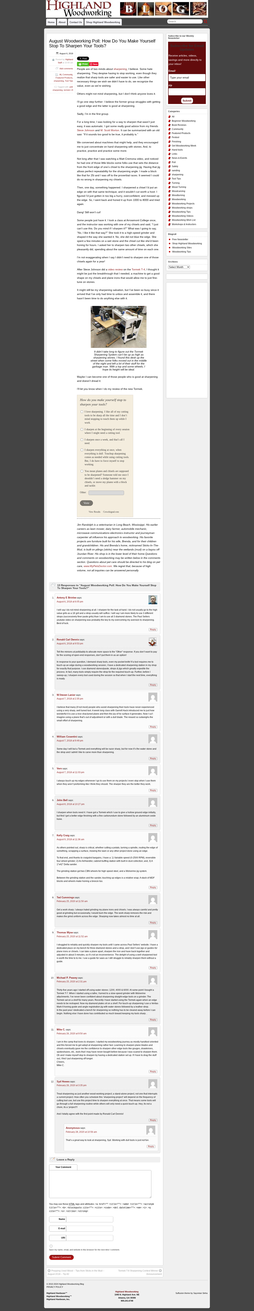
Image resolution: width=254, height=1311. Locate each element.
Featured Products (64, 78)
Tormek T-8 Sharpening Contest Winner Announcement (140, 1272)
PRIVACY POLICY (54, 1287)
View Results (94, 512)
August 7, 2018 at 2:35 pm (70, 698)
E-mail (61, 1228)
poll (71, 87)
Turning (176, 183)
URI (63, 1237)
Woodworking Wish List (183, 220)
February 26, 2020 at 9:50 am (71, 1033)
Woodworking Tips (181, 212)
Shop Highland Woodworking (103, 22)
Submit (187, 100)
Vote (86, 503)
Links (174, 154)
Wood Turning (179, 187)
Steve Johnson (85, 130)
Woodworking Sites (182, 247)
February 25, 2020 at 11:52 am (72, 936)
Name (62, 1219)
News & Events (179, 158)
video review (115, 269)
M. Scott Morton (109, 130)
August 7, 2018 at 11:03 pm (70, 772)
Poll (174, 162)
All (60, 74)
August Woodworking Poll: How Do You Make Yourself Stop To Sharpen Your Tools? (102, 43)
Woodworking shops (182, 207)
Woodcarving (178, 191)
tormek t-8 (68, 90)
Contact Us (76, 22)
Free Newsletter (180, 239)
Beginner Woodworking (184, 121)
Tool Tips (69, 81)
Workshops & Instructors (184, 224)
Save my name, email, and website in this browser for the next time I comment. (84, 1250)
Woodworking (179, 199)
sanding (176, 170)
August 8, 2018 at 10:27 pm (70, 804)
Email (172, 70)
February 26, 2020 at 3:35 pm (71, 1085)
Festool (175, 137)
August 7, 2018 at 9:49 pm (70, 740)
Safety (175, 166)
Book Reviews (179, 125)
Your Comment (63, 1167)
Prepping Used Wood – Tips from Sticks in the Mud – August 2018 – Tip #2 (76, 1272)
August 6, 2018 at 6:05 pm (70, 601)
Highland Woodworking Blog (71, 1284)
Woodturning (178, 195)
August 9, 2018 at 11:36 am (70, 839)
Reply (153, 629)
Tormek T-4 (138, 269)
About (62, 22)
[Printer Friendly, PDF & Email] (83, 63)
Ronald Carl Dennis (68, 639)
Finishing (176, 141)
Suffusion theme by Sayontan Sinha (192, 1293)
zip (170, 85)
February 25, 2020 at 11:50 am (72, 901)
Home (51, 22)
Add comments (66, 68)
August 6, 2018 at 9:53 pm (70, 643)
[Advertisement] (183, 339)
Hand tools (177, 150)
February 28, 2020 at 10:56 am (81, 1132)
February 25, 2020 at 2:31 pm (71, 981)
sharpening (120, 68)
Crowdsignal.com (111, 512)
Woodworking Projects (183, 203)
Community (67, 74)
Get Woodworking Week (184, 145)
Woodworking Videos (182, 216)
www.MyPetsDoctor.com (98, 566)
